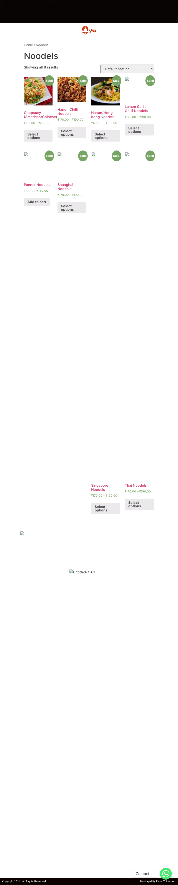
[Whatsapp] (166, 874)
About (9, 6)
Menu (38, 6)
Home (28, 45)
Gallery (23, 6)
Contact (31, 14)
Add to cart (36, 202)
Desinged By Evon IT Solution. (158, 881)
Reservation (12, 14)
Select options (33, 136)
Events (52, 6)
